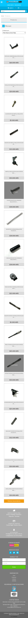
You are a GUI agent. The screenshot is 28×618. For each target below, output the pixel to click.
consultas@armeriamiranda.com (14, 607)
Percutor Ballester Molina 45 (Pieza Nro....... (14, 345)
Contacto (14, 579)
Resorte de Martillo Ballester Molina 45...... (14, 143)
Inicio (2, 16)
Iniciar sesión (18, 5)
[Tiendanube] (14, 616)
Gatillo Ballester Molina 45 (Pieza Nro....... (14, 489)
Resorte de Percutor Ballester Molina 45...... (14, 316)
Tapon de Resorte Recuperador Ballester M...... (14, 258)
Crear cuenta (10, 5)
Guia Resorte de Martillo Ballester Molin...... (14, 114)
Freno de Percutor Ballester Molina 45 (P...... (14, 287)
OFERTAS (14, 580)
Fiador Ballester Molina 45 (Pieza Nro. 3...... (14, 460)
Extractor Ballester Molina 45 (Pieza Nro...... (14, 374)
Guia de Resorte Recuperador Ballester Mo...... (14, 201)
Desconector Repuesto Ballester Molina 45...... (14, 432)
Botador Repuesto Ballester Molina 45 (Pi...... (14, 403)
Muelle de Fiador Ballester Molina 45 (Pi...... (14, 85)
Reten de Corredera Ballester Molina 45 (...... (14, 57)
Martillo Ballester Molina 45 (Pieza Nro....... (14, 172)
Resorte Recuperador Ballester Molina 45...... (14, 230)
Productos (14, 577)
